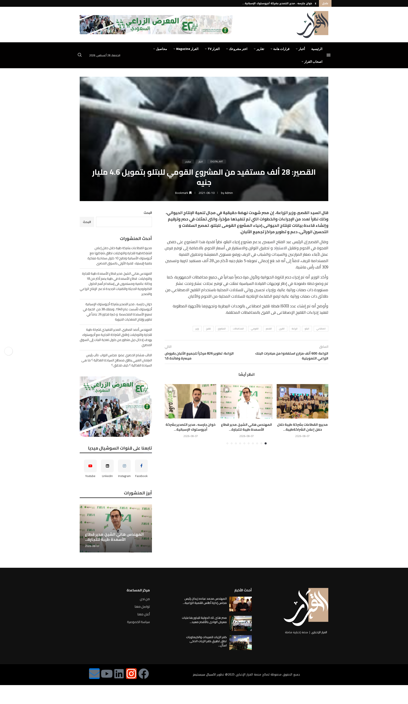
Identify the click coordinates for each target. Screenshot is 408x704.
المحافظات (238, 328)
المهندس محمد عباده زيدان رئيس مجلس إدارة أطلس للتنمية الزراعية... (205, 601)
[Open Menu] (328, 55)
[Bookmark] (282, 389)
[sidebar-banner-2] (116, 406)
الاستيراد (280, 248)
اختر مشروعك (238, 49)
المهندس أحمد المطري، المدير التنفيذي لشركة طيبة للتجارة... (273, 4)
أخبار (302, 49)
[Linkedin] (119, 673)
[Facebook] (143, 673)
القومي (255, 328)
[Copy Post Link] (8, 351)
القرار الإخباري (319, 632)
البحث (148, 213)
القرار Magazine (187, 49)
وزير (197, 328)
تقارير (260, 49)
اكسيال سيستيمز (204, 674)
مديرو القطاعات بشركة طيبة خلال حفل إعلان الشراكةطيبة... (302, 426)
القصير (269, 328)
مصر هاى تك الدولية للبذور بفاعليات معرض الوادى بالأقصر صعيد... (204, 620)
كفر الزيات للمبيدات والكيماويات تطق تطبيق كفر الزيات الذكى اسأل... (206, 641)
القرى (282, 328)
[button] (315, 3)
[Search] (80, 55)
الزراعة (295, 328)
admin (229, 193)
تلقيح (208, 328)
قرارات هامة (281, 49)
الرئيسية (316, 49)
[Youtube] (106, 673)
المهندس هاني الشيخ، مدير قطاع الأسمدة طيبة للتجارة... (246, 426)
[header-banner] (157, 24)
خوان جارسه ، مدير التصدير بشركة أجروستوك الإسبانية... (190, 426)
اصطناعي (321, 328)
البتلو (307, 328)
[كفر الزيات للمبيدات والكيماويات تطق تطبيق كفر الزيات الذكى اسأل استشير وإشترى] (240, 642)
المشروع (222, 328)
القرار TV (214, 49)
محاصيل (161, 49)
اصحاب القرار (313, 62)
